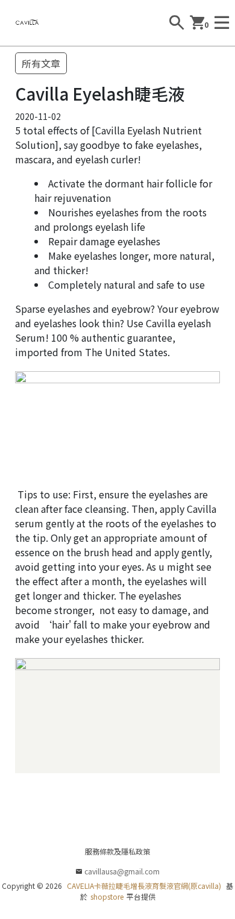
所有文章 (41, 63)
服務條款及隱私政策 (117, 851)
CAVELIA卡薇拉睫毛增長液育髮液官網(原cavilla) (144, 885)
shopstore (107, 896)
